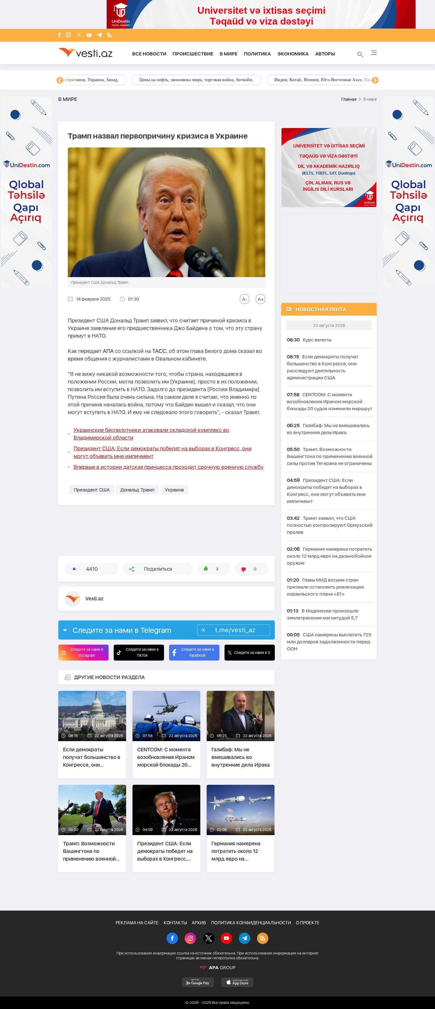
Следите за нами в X (252, 652)
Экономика (293, 54)
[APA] (217, 967)
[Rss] (109, 35)
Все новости (149, 54)
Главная (348, 99)
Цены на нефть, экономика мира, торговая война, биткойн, (124, 79)
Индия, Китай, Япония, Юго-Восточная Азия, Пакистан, (256, 79)
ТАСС (159, 351)
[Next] (375, 80)
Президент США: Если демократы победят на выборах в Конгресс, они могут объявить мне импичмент (163, 452)
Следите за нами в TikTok (142, 652)
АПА (108, 351)
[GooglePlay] (198, 982)
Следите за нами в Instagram (86, 652)
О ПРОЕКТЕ (307, 922)
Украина (174, 490)
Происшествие (193, 54)
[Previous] (60, 80)
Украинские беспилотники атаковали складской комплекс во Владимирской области (151, 434)
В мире (229, 54)
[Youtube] (89, 35)
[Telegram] (99, 35)
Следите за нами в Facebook (197, 652)
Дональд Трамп (137, 490)
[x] (79, 35)
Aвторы (325, 54)
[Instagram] (68, 35)
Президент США (92, 490)
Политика (257, 54)
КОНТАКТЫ (175, 922)
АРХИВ (199, 922)
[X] (208, 939)
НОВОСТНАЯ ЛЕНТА (321, 309)
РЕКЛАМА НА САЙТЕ (137, 922)
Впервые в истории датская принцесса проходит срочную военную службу (169, 467)
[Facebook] (59, 35)
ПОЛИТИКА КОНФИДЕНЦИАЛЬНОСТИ (251, 922)
